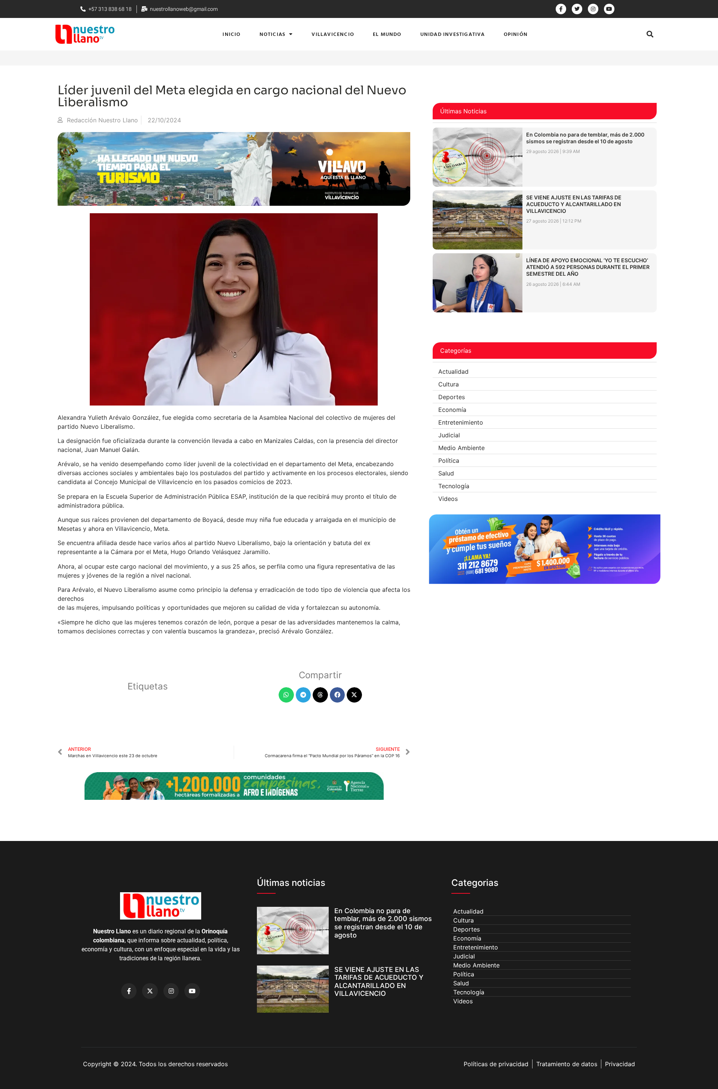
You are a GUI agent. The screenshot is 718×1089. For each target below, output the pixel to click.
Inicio (231, 34)
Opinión (516, 34)
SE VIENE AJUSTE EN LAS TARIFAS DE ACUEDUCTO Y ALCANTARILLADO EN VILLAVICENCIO (574, 204)
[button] (650, 34)
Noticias (273, 34)
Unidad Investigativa (452, 34)
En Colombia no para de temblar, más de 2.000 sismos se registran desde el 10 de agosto (585, 137)
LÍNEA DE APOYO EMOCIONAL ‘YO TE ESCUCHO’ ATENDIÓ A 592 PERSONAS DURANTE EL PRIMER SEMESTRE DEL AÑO (588, 267)
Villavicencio (333, 34)
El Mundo (387, 34)
